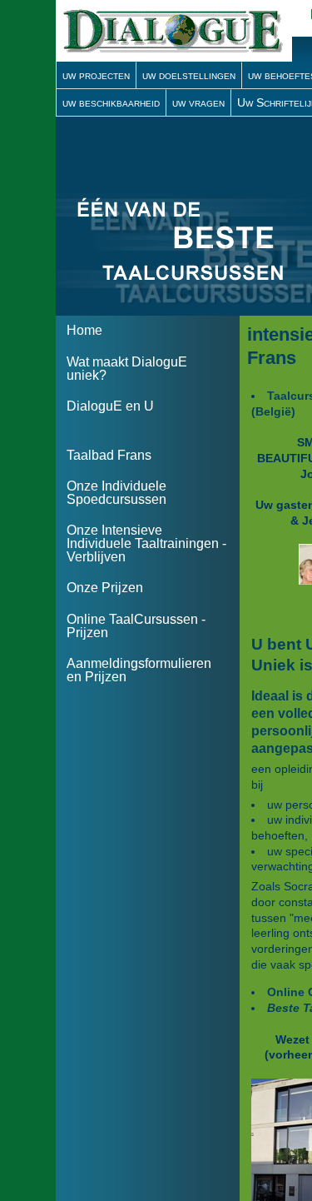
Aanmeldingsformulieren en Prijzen (139, 670)
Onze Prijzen (105, 588)
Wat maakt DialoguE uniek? (127, 368)
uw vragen (198, 102)
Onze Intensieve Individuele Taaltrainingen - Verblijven (146, 543)
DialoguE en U (110, 406)
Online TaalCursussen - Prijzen (136, 626)
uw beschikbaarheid (111, 102)
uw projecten (96, 75)
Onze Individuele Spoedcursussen (116, 492)
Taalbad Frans (109, 455)
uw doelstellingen (188, 75)
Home (84, 330)
